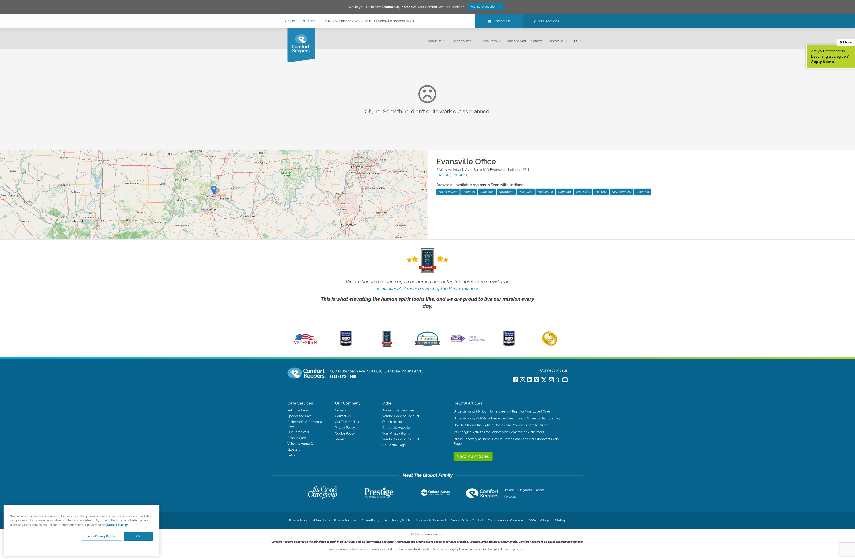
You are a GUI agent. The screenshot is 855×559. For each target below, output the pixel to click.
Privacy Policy (345, 427)
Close (847, 42)
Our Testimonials (347, 422)
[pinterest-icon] (536, 379)
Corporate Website (396, 427)
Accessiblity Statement (398, 410)
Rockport (469, 191)
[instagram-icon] (522, 379)
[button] (437, 41)
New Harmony (621, 191)
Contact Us (556, 41)
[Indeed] (558, 380)
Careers (536, 41)
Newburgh (506, 191)
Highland (564, 191)
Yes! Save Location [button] (483, 6)
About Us (434, 41)
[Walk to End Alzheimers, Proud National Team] (468, 342)
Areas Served (516, 41)
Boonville (643, 191)
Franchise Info (392, 422)
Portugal (510, 496)
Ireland (510, 490)
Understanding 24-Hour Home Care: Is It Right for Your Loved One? (502, 411)
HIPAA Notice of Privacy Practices (334, 520)
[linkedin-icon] (529, 379)
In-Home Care (297, 410)
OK (138, 536)
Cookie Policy (345, 433)
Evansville (583, 191)
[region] (81, 530)
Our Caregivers (298, 432)
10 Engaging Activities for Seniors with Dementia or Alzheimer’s (499, 432)
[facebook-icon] (515, 379)
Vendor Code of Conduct (400, 416)
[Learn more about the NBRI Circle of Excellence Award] (550, 345)
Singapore (524, 490)
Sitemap (340, 439)
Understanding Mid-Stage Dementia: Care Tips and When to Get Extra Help (507, 418)
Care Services (461, 41)
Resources (489, 41)
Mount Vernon (448, 191)
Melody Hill (545, 191)
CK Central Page (394, 445)
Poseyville (525, 191)
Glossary (293, 449)
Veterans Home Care (302, 443)
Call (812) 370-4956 (300, 21)
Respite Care (296, 438)
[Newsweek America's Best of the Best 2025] (386, 345)
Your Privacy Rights (396, 433)
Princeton (487, 191)
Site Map (560, 520)
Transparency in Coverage (506, 520)
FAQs (291, 455)
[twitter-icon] (544, 380)
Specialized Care (299, 416)
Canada (540, 490)
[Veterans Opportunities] (305, 345)
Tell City (601, 191)
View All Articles (473, 456)
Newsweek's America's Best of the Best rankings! (427, 288)
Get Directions (547, 21)
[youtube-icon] (551, 379)
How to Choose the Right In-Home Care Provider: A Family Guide (500, 425)
